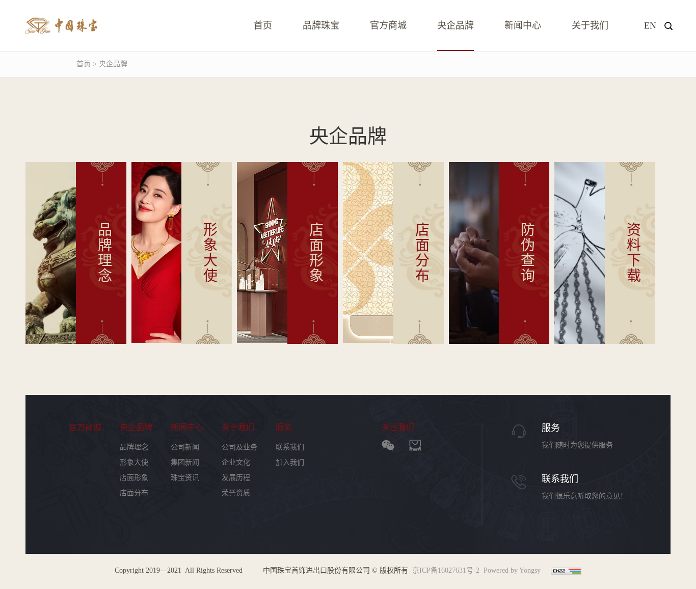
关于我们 (590, 25)
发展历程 (236, 477)
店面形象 (134, 477)
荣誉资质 (236, 493)
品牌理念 (134, 447)
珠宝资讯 (185, 477)
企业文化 (236, 462)
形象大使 (134, 462)
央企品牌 (455, 25)
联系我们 (290, 447)
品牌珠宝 (321, 25)
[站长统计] (566, 570)
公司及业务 (239, 447)
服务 (284, 427)
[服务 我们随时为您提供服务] (614, 427)
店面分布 (134, 493)
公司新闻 (185, 447)
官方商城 (388, 25)
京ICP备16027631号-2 (445, 570)
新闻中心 (522, 25)
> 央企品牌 (109, 64)
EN (650, 25)
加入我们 (290, 462)
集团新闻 (185, 462)
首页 (263, 25)
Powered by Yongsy (512, 570)
